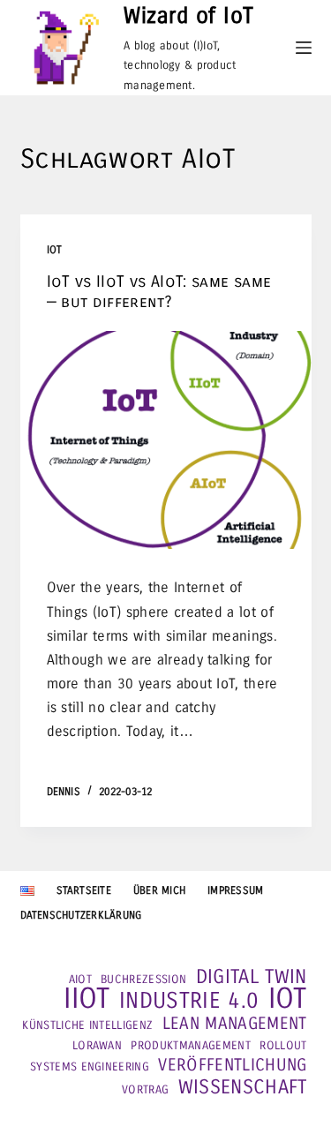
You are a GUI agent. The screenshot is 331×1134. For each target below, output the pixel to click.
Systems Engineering (89, 1067)
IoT (55, 250)
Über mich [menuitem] (159, 890)
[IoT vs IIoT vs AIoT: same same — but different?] (166, 440)
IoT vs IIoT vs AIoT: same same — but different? (159, 292)
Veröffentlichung (232, 1065)
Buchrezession (143, 980)
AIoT (80, 980)
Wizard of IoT (189, 16)
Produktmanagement (190, 1046)
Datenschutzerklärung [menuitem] (81, 915)
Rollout (283, 1046)
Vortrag (145, 1090)
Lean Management (234, 1023)
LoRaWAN (97, 1046)
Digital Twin (251, 977)
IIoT (86, 999)
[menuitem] (27, 891)
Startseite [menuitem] (83, 890)
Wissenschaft (242, 1087)
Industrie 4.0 (189, 1000)
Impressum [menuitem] (235, 890)
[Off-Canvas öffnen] (304, 48)
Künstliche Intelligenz (87, 1025)
